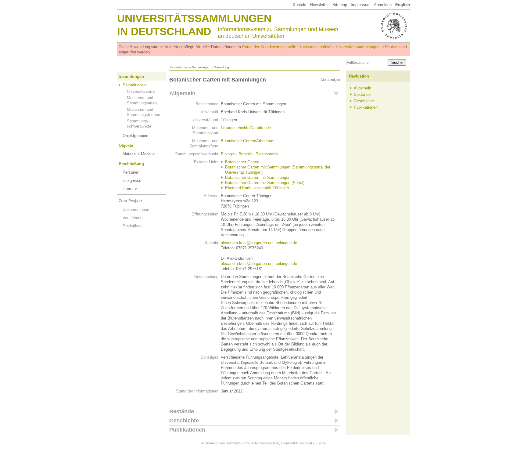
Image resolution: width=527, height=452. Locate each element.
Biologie (228, 154)
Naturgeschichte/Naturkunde (246, 127)
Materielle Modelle (139, 154)
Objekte (126, 145)
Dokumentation (136, 209)
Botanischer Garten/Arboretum (247, 141)
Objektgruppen (135, 135)
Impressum (361, 4)
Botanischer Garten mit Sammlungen (257, 177)
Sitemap (339, 4)
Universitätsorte (141, 91)
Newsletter (319, 4)
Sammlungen (179, 67)
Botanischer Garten (242, 162)
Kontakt (300, 4)
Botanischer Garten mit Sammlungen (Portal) (264, 182)
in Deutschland (164, 31)
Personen (131, 172)
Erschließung (131, 163)
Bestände (181, 411)
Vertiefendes (134, 217)
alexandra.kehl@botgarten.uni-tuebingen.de (259, 242)
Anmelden (383, 4)
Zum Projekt (130, 201)
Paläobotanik (267, 154)
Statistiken (132, 226)
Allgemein (182, 93)
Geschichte (184, 421)
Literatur (130, 188)
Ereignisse (132, 180)
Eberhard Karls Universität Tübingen (257, 188)
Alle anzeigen (330, 79)
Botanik (245, 154)
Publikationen (187, 430)
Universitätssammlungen (194, 18)
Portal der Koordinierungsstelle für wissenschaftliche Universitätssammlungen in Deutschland (324, 47)
